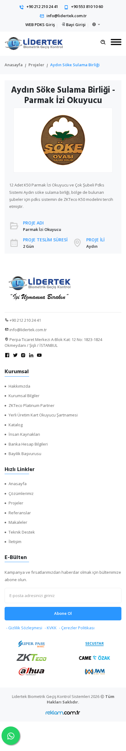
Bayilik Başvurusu (25, 453)
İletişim (15, 541)
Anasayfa (14, 64)
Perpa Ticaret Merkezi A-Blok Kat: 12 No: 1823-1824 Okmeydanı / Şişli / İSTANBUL (53, 342)
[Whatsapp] (11, 735)
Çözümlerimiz (21, 493)
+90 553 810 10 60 (87, 6)
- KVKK (51, 627)
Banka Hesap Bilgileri (28, 444)
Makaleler (18, 522)
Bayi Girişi (76, 24)
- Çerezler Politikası (76, 627)
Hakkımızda (19, 386)
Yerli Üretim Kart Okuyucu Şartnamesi (43, 415)
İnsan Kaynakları (24, 434)
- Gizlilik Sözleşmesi (24, 627)
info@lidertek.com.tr (66, 15)
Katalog (16, 424)
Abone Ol (63, 613)
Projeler (36, 64)
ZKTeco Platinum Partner (31, 405)
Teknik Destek (22, 532)
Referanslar (20, 512)
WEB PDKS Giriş (40, 24)
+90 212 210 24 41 (42, 6)
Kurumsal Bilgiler (24, 395)
